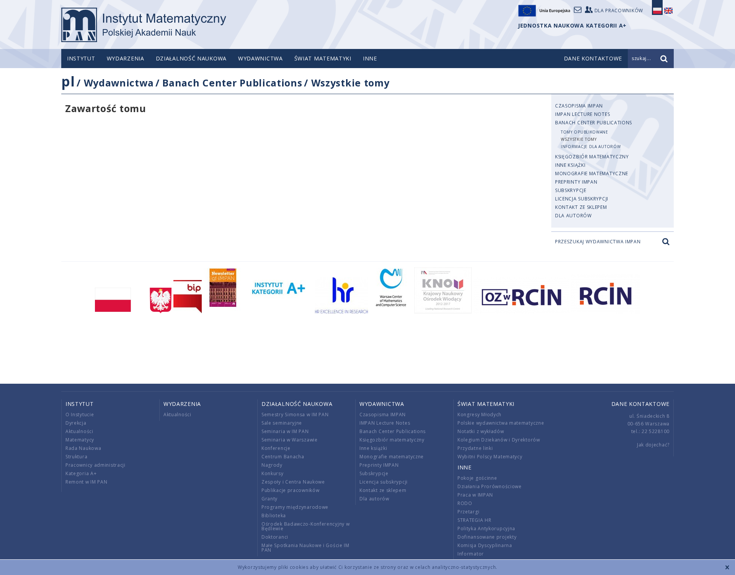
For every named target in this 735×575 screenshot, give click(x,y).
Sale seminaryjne (281, 423)
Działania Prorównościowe (489, 486)
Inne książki (570, 165)
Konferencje (276, 448)
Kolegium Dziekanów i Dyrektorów (498, 440)
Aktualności (79, 431)
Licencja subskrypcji (581, 198)
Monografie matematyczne (591, 173)
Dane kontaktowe (640, 403)
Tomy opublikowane (584, 132)
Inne (370, 58)
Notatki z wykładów (480, 431)
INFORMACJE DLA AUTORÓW (591, 146)
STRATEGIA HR (474, 520)
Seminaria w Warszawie (289, 440)
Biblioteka (273, 515)
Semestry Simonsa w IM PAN (295, 414)
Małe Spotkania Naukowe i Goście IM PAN (305, 547)
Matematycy (79, 440)
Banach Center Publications (232, 82)
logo (143, 25)
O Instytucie (79, 414)
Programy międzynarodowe (294, 507)
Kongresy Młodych (479, 414)
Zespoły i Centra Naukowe (293, 482)
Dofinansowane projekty (486, 537)
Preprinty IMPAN (576, 182)
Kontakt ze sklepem (581, 207)
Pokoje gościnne (477, 478)
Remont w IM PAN (86, 482)
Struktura (76, 456)
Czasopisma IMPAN (579, 106)
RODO (464, 503)
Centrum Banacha (282, 456)
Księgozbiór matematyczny (592, 156)
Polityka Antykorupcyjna (486, 528)
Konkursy (272, 473)
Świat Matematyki (322, 58)
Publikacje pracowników (290, 490)
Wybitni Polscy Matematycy (490, 456)
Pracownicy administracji (95, 465)
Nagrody (272, 465)
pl (68, 81)
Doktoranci (274, 537)
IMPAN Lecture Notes (582, 114)
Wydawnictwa (260, 58)
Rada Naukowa (83, 448)
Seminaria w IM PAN (285, 431)
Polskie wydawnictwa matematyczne (500, 423)
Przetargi (468, 511)
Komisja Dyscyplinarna (484, 545)
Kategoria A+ (80, 473)
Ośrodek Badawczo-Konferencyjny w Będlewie (305, 526)
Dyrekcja (76, 423)
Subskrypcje (570, 190)
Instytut (81, 58)
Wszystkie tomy (350, 82)
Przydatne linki (475, 448)
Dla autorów (573, 215)
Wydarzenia (125, 58)
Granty (269, 498)
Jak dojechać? (653, 444)
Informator (470, 554)
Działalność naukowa (191, 58)
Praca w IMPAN (475, 495)
